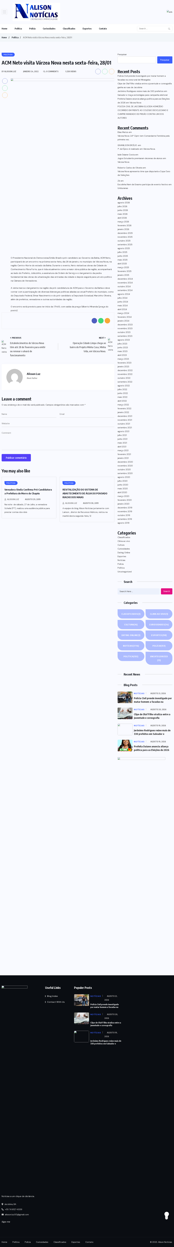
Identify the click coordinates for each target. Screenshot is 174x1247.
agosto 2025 (124, 248)
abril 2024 (122, 309)
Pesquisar (122, 54)
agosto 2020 (124, 477)
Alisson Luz (13, 499)
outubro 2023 (124, 332)
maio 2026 (123, 214)
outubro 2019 (124, 515)
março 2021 (123, 450)
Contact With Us (56, 1002)
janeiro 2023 (123, 366)
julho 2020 (123, 481)
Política (18, 28)
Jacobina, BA (10, 1204)
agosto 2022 (124, 385)
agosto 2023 (124, 340)
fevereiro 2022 (124, 408)
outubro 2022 (124, 378)
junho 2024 (123, 301)
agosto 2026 (124, 202)
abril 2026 (122, 218)
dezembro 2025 (125, 233)
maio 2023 (123, 351)
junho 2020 (123, 484)
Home (4, 28)
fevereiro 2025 (124, 271)
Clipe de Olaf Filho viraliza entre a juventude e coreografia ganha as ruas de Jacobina (145, 85)
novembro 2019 (125, 511)
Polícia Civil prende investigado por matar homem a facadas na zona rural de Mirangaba (142, 78)
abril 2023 (122, 355)
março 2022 (123, 404)
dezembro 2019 (125, 507)
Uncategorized (125, 571)
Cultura (121, 545)
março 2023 (123, 359)
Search (166, 591)
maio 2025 (123, 259)
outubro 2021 (124, 423)
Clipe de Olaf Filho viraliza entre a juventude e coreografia (105, 1024)
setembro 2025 (125, 244)
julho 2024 (122, 298)
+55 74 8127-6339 (13, 1209)
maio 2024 (123, 305)
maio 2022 (122, 397)
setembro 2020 (125, 473)
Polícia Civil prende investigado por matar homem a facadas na (104, 1005)
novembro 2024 (125, 282)
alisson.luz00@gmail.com (17, 1214)
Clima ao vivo (124, 541)
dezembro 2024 (125, 279)
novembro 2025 (125, 237)
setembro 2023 (125, 336)
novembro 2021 (125, 420)
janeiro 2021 (123, 458)
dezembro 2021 (125, 416)
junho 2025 (123, 256)
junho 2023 (123, 347)
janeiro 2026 (123, 229)
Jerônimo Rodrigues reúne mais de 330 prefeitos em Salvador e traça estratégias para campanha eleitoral (142, 93)
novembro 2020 (125, 465)
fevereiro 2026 (124, 225)
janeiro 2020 (123, 504)
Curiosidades (49, 28)
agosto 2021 (123, 431)
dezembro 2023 (125, 324)
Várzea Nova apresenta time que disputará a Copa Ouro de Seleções (144, 173)
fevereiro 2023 (124, 362)
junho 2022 (123, 393)
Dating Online (124, 552)
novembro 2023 (125, 328)
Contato (103, 28)
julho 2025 (122, 252)
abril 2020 (122, 492)
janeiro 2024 (123, 320)
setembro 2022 (125, 381)
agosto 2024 (124, 294)
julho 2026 (122, 206)
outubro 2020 (124, 469)
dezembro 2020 (125, 462)
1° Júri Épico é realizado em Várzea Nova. (136, 149)
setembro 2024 (125, 290)
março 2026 (123, 221)
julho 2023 (122, 343)
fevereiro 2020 (125, 500)
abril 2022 (122, 401)
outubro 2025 (124, 240)
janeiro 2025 (123, 275)
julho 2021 (122, 435)
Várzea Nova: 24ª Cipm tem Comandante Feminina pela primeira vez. (144, 138)
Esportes (87, 28)
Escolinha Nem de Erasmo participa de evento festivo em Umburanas (145, 186)
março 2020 (123, 496)
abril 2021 (122, 446)
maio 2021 (122, 442)
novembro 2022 (125, 374)
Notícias (121, 560)
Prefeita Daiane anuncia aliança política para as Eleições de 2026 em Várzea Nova (144, 101)
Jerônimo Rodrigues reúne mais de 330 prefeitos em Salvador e (105, 1042)
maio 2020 (123, 488)
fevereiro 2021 (124, 454)
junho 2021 (122, 439)
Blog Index (52, 996)
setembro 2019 (125, 519)
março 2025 (123, 267)
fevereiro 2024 (125, 317)
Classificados (69, 28)
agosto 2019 (123, 523)
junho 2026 (123, 210)
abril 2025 (122, 263)
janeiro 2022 (123, 412)
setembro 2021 (125, 427)
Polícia (32, 28)
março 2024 (123, 313)
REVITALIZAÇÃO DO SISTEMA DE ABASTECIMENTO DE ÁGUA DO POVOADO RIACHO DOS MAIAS (85, 493)
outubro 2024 (124, 286)
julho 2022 (122, 389)
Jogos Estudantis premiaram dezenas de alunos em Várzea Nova (142, 160)
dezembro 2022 (125, 370)
